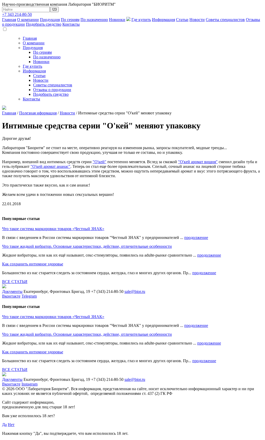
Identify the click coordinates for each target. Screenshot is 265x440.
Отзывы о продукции (52, 89)
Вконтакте (11, 296)
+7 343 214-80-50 (17, 14)
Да (4, 424)
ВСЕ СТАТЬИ (14, 281)
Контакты (71, 24)
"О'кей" (99, 162)
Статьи (182, 19)
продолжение (196, 237)
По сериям (70, 19)
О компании (28, 19)
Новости (197, 19)
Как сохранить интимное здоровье (32, 264)
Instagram (29, 384)
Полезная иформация (38, 113)
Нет (11, 424)
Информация (163, 19)
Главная (9, 19)
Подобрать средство (43, 24)
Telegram (29, 296)
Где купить (141, 19)
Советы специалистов (225, 19)
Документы (12, 291)
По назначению (94, 19)
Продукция (50, 19)
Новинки (117, 19)
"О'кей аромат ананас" (50, 166)
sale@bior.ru (134, 291)
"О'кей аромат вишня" (198, 162)
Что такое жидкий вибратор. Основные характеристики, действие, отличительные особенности (87, 246)
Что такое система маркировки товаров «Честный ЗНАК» (53, 228)
